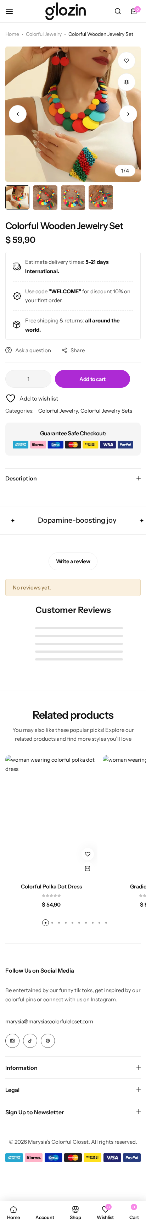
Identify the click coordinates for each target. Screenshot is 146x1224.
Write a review (73, 561)
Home (12, 34)
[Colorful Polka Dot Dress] (51, 816)
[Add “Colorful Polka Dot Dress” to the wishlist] (88, 854)
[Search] (118, 11)
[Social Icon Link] (12, 1041)
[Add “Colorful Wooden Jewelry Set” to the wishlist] (126, 61)
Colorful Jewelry (44, 34)
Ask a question (33, 350)
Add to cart (92, 379)
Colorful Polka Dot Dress (51, 886)
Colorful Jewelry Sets (106, 410)
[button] (128, 114)
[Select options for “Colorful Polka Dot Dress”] (88, 868)
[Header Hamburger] (12, 11)
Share (78, 350)
